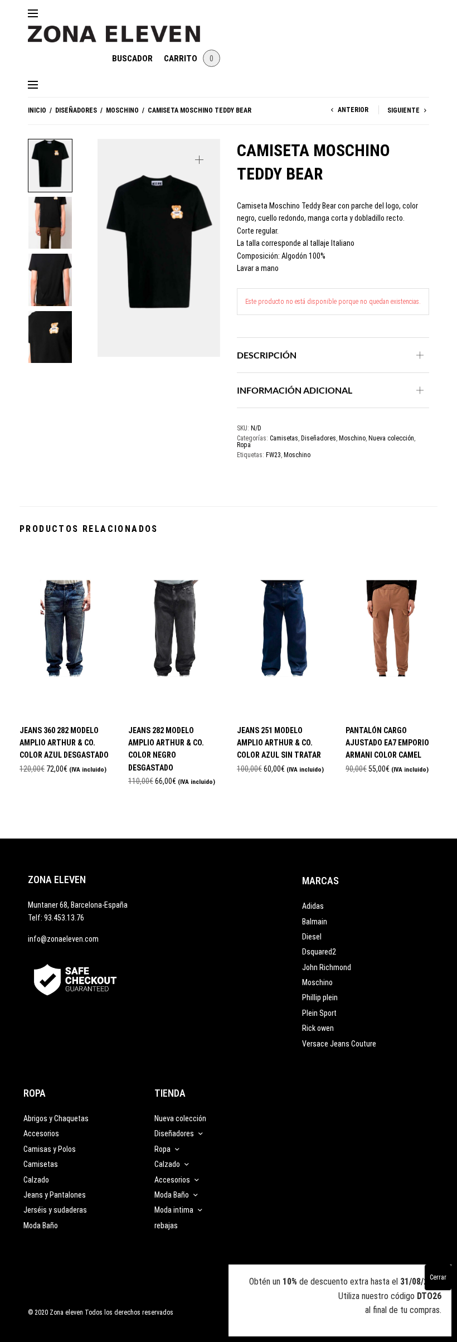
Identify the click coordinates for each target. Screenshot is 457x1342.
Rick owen (318, 1028)
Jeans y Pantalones (54, 1194)
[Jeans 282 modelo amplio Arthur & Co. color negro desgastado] (174, 632)
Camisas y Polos (49, 1149)
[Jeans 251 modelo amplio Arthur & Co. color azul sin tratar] (283, 632)
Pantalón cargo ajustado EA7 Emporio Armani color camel (387, 743)
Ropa (244, 445)
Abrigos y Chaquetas (56, 1118)
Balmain (314, 921)
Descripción (266, 355)
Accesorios (41, 1133)
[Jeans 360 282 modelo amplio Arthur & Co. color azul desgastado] (65, 632)
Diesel (312, 936)
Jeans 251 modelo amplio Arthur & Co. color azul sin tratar (279, 743)
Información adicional (294, 390)
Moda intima (173, 1209)
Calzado (36, 1179)
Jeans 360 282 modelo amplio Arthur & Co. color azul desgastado (64, 743)
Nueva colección (391, 438)
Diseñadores (76, 110)
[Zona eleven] (122, 28)
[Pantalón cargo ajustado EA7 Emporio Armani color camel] (391, 632)
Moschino (122, 110)
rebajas (166, 1225)
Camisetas (284, 438)
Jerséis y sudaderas (55, 1209)
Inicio (37, 110)
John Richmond (326, 967)
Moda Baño (40, 1225)
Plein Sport (319, 1013)
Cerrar (438, 1277)
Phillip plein (320, 997)
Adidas (313, 906)
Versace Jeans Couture (339, 1043)
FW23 (273, 455)
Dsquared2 (319, 951)
